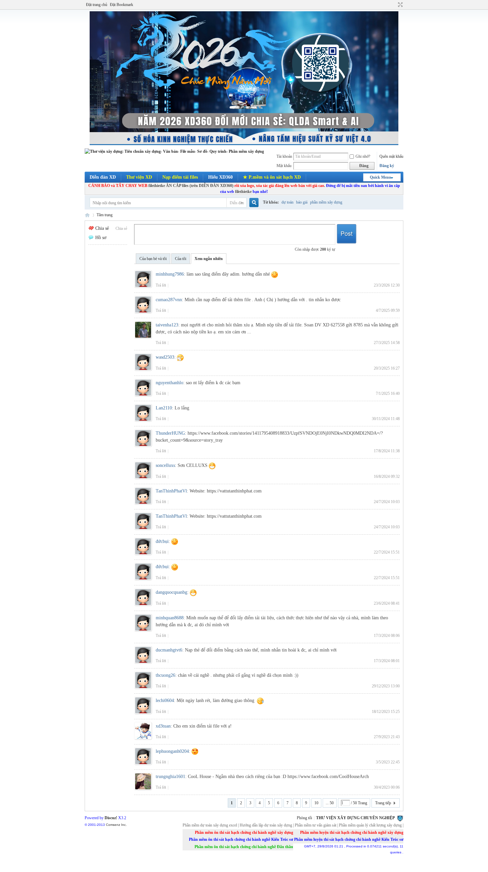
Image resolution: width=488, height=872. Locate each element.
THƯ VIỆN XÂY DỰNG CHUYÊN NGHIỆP (355, 818)
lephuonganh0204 (172, 751)
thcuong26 (165, 675)
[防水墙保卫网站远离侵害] (400, 818)
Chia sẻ (121, 228)
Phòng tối (304, 818)
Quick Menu (380, 177)
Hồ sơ (100, 237)
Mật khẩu (284, 165)
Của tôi (180, 258)
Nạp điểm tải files (180, 177)
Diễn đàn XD (103, 177)
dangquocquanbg (171, 592)
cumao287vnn (169, 299)
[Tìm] (253, 203)
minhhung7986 (170, 274)
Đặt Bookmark (121, 4)
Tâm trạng (105, 215)
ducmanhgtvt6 (169, 650)
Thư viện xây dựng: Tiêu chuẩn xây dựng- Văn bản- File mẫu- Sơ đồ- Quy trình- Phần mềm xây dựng (87, 215)
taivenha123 (167, 324)
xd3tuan (163, 726)
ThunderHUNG (170, 433)
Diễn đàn (237, 203)
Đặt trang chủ (96, 4)
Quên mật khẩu (391, 156)
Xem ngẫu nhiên (209, 258)
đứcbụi (162, 541)
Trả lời (161, 285)
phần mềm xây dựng (326, 202)
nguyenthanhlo (169, 382)
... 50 (330, 803)
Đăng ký (386, 165)
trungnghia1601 (170, 776)
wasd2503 (165, 357)
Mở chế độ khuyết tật (394, 5)
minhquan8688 (170, 617)
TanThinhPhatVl (171, 490)
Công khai (346, 234)
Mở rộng (399, 5)
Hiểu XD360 (220, 177)
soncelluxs (165, 465)
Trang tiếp (383, 803)
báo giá (301, 202)
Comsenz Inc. (116, 825)
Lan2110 (164, 407)
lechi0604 (165, 700)
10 (316, 803)
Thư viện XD (139, 177)
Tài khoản (284, 156)
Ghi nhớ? (363, 156)
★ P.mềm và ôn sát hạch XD (272, 177)
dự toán (287, 202)
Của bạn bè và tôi (153, 258)
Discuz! (111, 818)
